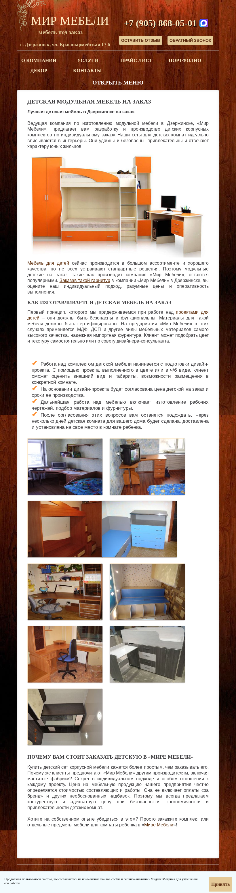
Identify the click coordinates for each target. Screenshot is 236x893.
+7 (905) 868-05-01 (160, 23)
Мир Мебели (70, 20)
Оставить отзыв (140, 40)
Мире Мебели (158, 824)
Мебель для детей (48, 263)
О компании (38, 60)
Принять (220, 884)
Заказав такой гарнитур (85, 280)
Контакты (87, 70)
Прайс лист (136, 60)
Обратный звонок (190, 40)
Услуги (87, 60)
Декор (39, 70)
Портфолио (185, 60)
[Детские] (65, 466)
